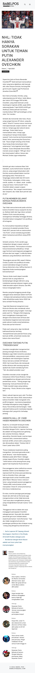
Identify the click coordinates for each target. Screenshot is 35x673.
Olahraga (5, 71)
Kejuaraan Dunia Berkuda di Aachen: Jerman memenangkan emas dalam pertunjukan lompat (19, 610)
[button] (24, 4)
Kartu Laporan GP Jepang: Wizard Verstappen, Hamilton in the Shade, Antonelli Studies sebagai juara (16, 534)
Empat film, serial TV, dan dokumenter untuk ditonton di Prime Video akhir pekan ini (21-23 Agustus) (19, 625)
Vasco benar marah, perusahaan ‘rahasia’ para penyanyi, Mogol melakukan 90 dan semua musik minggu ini (19, 639)
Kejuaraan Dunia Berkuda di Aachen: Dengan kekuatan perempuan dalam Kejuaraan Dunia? (17, 654)
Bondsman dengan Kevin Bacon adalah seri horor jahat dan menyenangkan (15, 542)
